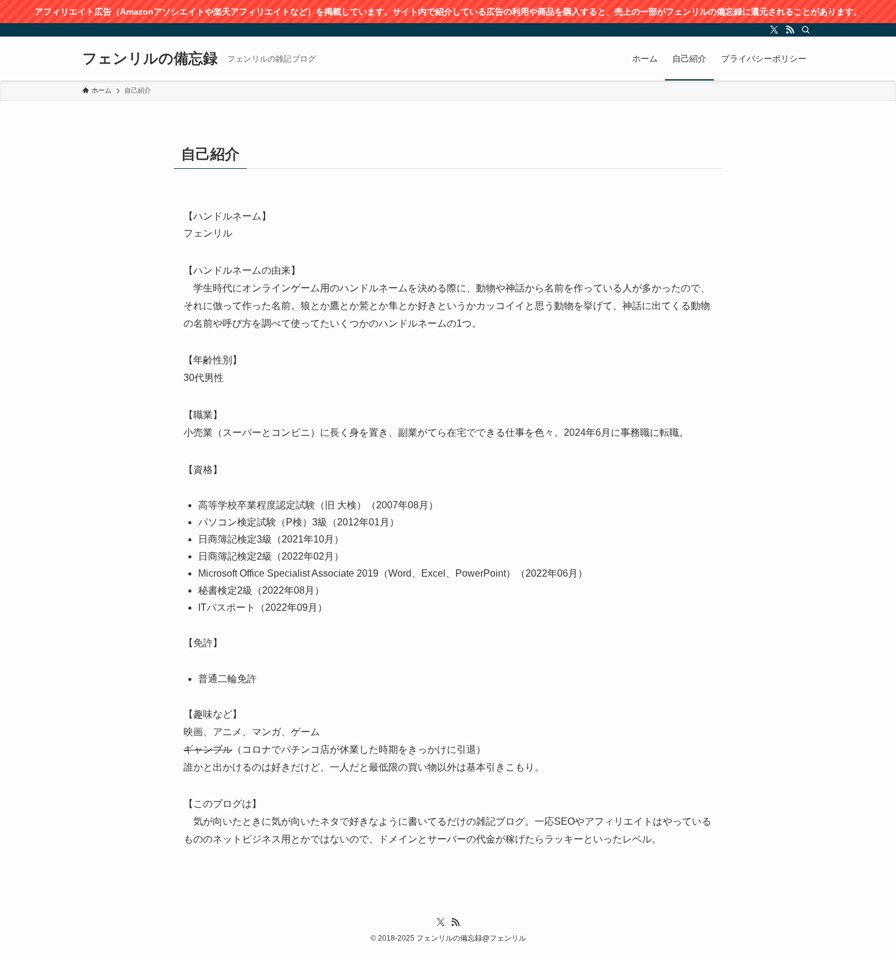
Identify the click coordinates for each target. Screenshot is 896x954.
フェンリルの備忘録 (150, 58)
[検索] (806, 30)
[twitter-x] (774, 30)
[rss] (790, 30)
